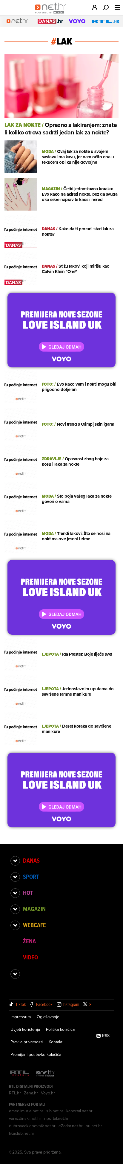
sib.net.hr (54, 1111)
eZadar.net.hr (71, 1126)
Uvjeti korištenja (25, 1029)
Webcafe (34, 925)
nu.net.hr (94, 1126)
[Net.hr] (46, 1073)
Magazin (34, 909)
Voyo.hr (48, 1093)
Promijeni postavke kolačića (35, 1054)
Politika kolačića (60, 1029)
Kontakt (55, 1042)
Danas (31, 860)
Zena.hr (31, 1093)
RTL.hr (15, 1093)
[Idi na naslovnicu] (52, 14)
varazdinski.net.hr (25, 1118)
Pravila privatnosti (26, 1042)
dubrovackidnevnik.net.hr (32, 1126)
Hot (28, 893)
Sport (31, 876)
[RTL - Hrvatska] (19, 1073)
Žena (29, 941)
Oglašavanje (48, 1017)
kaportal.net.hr (79, 1111)
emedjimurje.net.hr (26, 1111)
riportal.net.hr (56, 1118)
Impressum (20, 1017)
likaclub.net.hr (21, 1133)
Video (30, 957)
